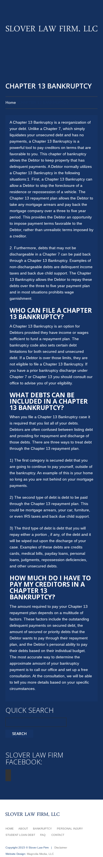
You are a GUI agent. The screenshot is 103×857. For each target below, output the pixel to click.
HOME (9, 828)
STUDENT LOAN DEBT (20, 834)
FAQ (43, 834)
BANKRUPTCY (42, 828)
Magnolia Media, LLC (40, 853)
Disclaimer (60, 847)
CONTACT (57, 834)
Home (10, 102)
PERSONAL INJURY (70, 828)
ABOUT (23, 828)
